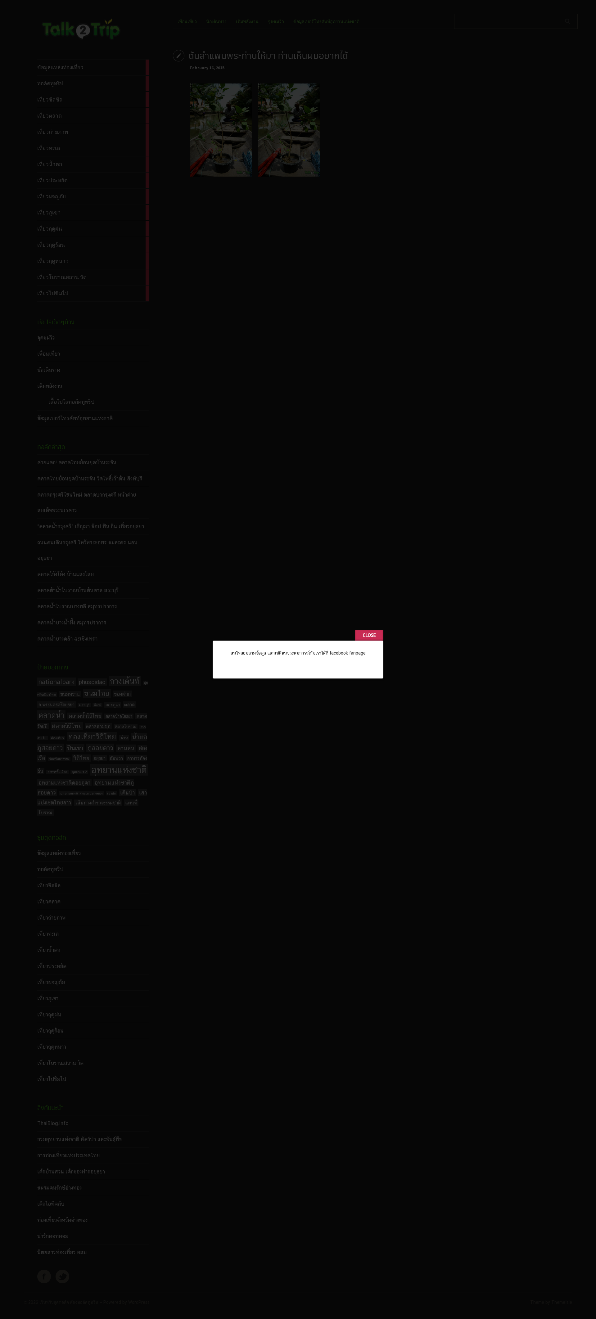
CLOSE (369, 635)
